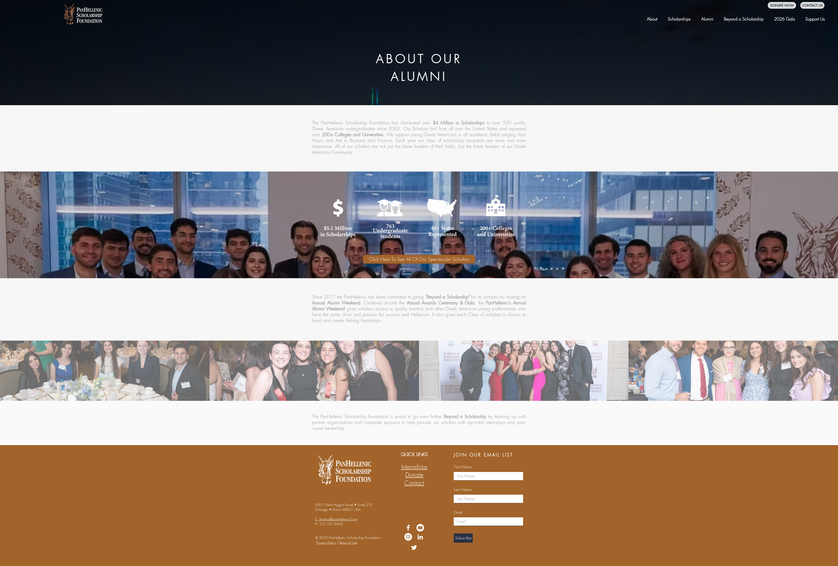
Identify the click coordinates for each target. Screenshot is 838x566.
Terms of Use (348, 542)
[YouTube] (420, 528)
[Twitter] (414, 547)
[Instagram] (408, 537)
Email (458, 512)
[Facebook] (408, 528)
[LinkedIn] (420, 537)
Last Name (462, 489)
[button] (652, 17)
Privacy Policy (326, 542)
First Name (463, 467)
